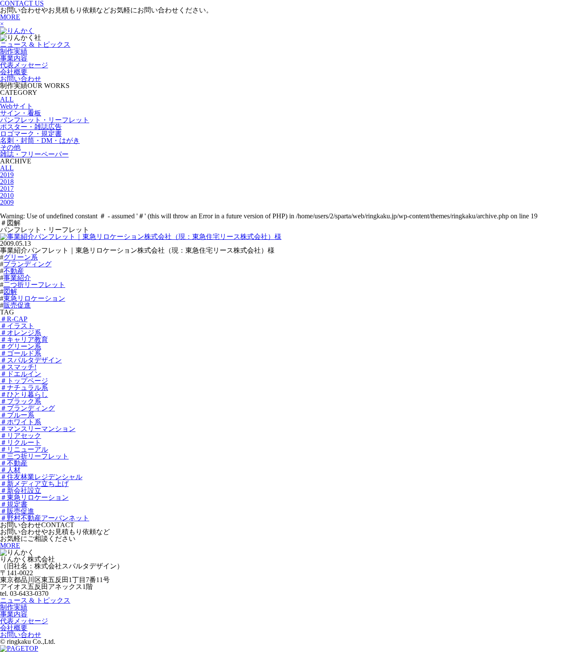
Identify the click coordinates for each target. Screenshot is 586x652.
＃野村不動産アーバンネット (44, 518)
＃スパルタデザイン (31, 360)
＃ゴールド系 (20, 353)
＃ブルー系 (17, 415)
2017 (7, 188)
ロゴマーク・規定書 (31, 133)
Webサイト (16, 106)
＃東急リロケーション (34, 497)
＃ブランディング (27, 408)
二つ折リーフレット (34, 284)
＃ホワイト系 (20, 422)
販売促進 (17, 305)
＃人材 (10, 470)
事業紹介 (17, 277)
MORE (10, 17)
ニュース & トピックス (35, 44)
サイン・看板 (20, 113)
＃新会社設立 (20, 490)
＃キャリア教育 (24, 339)
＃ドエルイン (20, 373)
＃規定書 (13, 504)
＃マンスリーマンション (38, 428)
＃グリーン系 (20, 346)
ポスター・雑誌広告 (31, 126)
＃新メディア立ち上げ (34, 483)
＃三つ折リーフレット (34, 456)
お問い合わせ (20, 78)
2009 (7, 202)
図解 (10, 291)
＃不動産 (13, 463)
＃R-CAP (13, 319)
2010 (7, 195)
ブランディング (27, 264)
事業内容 (13, 58)
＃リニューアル (24, 449)
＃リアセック (20, 435)
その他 (10, 147)
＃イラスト (17, 325)
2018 (7, 181)
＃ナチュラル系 (24, 387)
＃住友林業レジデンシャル (41, 476)
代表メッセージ (24, 65)
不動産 (13, 271)
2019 (7, 174)
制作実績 (13, 51)
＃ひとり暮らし (24, 394)
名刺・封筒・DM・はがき (40, 140)
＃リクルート (20, 442)
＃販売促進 (17, 511)
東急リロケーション (34, 298)
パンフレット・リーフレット (44, 120)
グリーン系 (20, 257)
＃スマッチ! (18, 367)
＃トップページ (24, 380)
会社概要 (13, 71)
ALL (7, 99)
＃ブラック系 (20, 401)
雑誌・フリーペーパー (34, 154)
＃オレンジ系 (20, 332)
